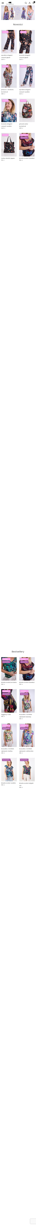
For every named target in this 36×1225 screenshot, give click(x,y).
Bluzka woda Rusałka (8, 783)
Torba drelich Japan (8, 158)
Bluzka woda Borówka (9, 682)
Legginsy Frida (6, 714)
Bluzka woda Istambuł (26, 158)
